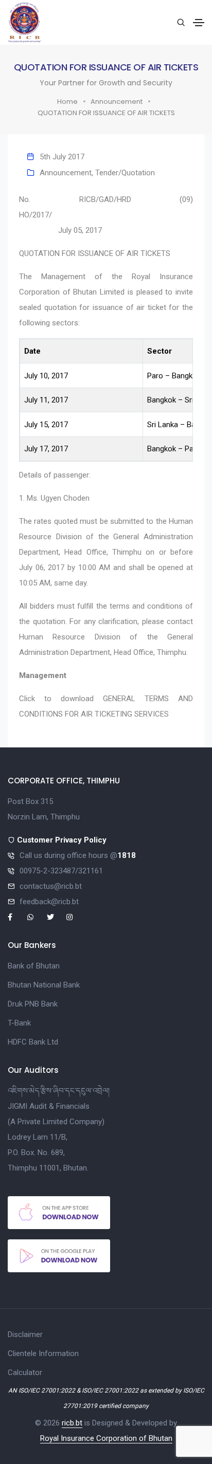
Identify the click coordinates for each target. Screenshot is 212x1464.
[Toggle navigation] (198, 22)
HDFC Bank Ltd (33, 1042)
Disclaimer (25, 1334)
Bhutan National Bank (44, 985)
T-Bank (19, 1023)
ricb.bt (72, 1423)
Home (67, 101)
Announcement (117, 101)
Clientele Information (43, 1353)
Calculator (25, 1372)
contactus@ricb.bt (51, 886)
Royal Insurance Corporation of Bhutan (106, 1438)
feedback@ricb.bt (49, 901)
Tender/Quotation (125, 172)
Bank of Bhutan (34, 966)
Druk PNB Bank (33, 1004)
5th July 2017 (62, 156)
